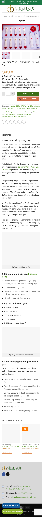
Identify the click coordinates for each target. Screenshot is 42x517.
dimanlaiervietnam (7, 116)
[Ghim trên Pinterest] (20, 122)
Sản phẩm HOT (13, 108)
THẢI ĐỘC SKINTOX (29, 446)
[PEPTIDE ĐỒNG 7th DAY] (11, 433)
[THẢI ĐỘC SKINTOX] (31, 433)
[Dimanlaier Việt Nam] (21, 8)
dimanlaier (12, 114)
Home (5, 16)
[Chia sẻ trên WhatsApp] (4, 122)
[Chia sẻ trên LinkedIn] (24, 122)
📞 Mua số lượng (28, 99)
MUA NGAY (28, 94)
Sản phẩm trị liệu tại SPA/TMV (29, 108)
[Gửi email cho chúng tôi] (8, 474)
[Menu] (3, 8)
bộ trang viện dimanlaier (23, 112)
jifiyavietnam (22, 116)
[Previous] (5, 37)
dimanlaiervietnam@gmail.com (23, 497)
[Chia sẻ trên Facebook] (8, 122)
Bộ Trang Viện (10, 112)
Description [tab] (7, 135)
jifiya (15, 116)
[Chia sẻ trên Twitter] (12, 122)
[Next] (37, 37)
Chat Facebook (11, 506)
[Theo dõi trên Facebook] (3, 474)
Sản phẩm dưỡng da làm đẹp (25, 16)
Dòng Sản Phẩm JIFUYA (18, 106)
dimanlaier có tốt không (23, 114)
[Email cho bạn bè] (16, 122)
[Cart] (39, 8)
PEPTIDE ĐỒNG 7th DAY (11, 446)
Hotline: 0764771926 (12, 511)
